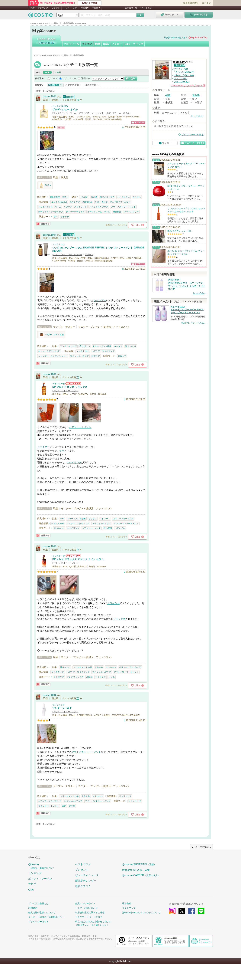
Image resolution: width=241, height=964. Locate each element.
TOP (32, 8)
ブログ (66, 8)
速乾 (64, 806)
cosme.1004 (70, 65)
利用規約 (32, 908)
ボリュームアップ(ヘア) (130, 667)
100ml (48, 185)
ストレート (105, 518)
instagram (172, 911)
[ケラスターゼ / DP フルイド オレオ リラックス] (43, 393)
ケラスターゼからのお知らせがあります (73, 383)
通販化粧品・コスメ (59, 197)
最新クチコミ (83, 886)
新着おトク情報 (90, 3)
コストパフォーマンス (123, 518)
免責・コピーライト (85, 903)
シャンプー (100, 300)
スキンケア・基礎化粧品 (81, 202)
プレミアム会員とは (38, 903)
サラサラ (65, 216)
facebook (191, 911)
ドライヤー (43, 446)
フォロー (116, 43)
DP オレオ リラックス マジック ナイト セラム (78, 559)
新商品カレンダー (85, 880)
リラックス (119, 619)
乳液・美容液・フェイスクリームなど (112, 202)
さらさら (137, 197)
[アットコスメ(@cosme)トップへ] (40, 16)
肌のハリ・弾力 (107, 197)
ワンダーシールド (62, 708)
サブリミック (58, 704)
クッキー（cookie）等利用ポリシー (46, 917)
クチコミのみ (69, 78)
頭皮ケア (89, 254)
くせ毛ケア (59, 677)
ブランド (56, 8)
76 (77, 100)
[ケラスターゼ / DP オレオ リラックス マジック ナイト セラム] (43, 566)
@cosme (41, 866)
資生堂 (72, 806)
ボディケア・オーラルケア (50, 212)
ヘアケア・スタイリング (75, 207)
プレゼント (81, 869)
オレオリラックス (75, 677)
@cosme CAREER (141, 875)
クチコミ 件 (181, 69)
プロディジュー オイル (65, 109)
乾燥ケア (122, 356)
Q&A (75, 8)
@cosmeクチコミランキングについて (141, 912)
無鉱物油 (117, 212)
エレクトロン (58, 244)
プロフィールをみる (193, 134)
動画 (97, 43)
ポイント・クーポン (40, 878)
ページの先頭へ (203, 847)
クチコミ (87, 43)
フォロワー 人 (181, 81)
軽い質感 (108, 528)
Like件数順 (90, 85)
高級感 (89, 677)
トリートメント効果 (102, 346)
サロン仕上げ (134, 801)
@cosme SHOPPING (139, 864)
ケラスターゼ (58, 383)
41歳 (167, 95)
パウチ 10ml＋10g (54, 334)
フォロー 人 (180, 78)
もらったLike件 (184, 71)
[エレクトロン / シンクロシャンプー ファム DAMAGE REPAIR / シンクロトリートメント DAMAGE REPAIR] (43, 254)
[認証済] (68, 96)
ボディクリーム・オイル (118, 113)
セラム (111, 677)
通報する (43, 223)
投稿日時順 (53, 85)
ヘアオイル (120, 528)
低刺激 (94, 197)
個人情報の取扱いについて (41, 912)
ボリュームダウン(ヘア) (49, 351)
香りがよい (84, 346)
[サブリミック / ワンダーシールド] (43, 714)
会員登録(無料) (190, 3)
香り (56, 216)
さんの (188, 85)
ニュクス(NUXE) (60, 106)
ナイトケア (100, 677)
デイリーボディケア (75, 212)
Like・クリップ (134, 43)
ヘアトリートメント (80, 427)
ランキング (43, 8)
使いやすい (59, 528)
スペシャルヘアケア (98, 207)
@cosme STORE (136, 869)
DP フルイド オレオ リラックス (69, 386)
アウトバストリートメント (91, 113)
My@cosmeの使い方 (174, 37)
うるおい (84, 197)
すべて (54, 78)
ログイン (206, 3)
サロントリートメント (48, 806)
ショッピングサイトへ (138, 122)
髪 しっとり (130, 346)
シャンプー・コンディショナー (67, 254)
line (201, 911)
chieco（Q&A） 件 (184, 75)
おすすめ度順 (72, 85)
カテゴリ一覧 (131, 8)
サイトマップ (129, 908)
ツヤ (61, 450)
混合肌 (196, 95)
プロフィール (71, 43)
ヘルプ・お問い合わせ (86, 908)
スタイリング (74, 462)
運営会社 (126, 903)
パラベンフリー (131, 212)
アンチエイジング (68, 346)
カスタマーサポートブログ (88, 917)
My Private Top (199, 37)
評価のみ (85, 78)
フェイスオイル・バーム (64, 113)
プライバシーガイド (38, 921)
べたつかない (123, 197)
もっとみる (196, 116)
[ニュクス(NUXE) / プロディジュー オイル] (43, 116)
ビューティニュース (87, 875)
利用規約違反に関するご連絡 (89, 912)
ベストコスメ (145, 8)
